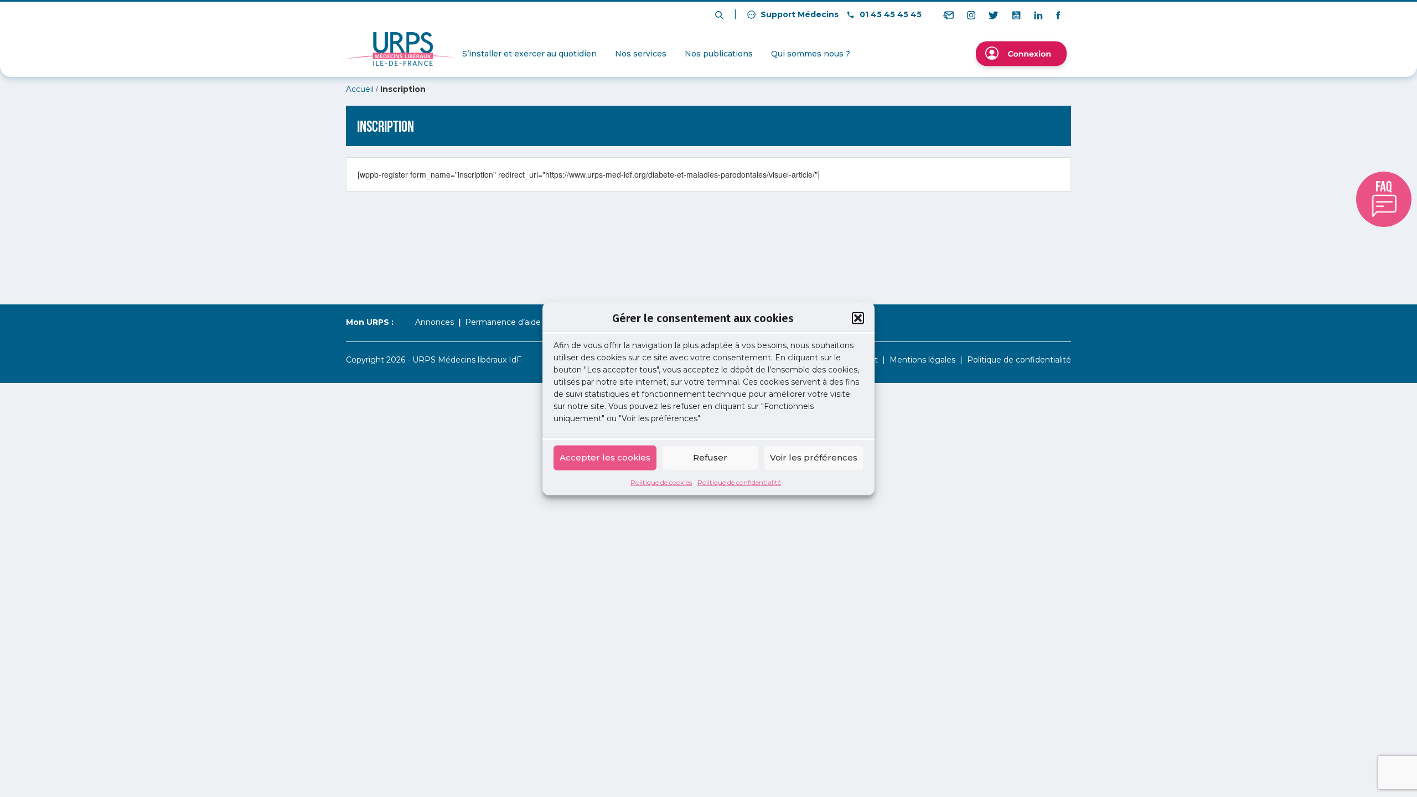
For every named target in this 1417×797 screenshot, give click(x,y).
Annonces (434, 322)
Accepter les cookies (605, 457)
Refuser (710, 457)
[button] (857, 318)
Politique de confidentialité (739, 482)
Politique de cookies (661, 482)
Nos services (640, 54)
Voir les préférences (813, 457)
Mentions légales (922, 360)
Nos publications (719, 54)
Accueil (360, 89)
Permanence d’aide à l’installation (529, 322)
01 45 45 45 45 (889, 14)
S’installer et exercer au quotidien (529, 54)
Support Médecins (798, 14)
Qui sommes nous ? (810, 54)
